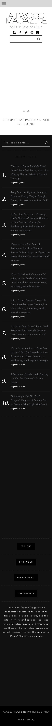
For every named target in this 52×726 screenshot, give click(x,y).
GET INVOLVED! (26, 594)
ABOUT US (26, 546)
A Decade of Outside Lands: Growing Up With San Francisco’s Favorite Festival (29, 378)
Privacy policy (26, 578)
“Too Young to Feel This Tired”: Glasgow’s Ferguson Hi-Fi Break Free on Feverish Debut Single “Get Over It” (29, 400)
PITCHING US (26, 562)
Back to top (24, 720)
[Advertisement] (26, 74)
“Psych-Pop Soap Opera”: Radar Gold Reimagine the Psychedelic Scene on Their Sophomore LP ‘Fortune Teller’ (29, 331)
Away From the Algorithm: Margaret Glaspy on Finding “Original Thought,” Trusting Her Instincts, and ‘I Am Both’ (29, 196)
